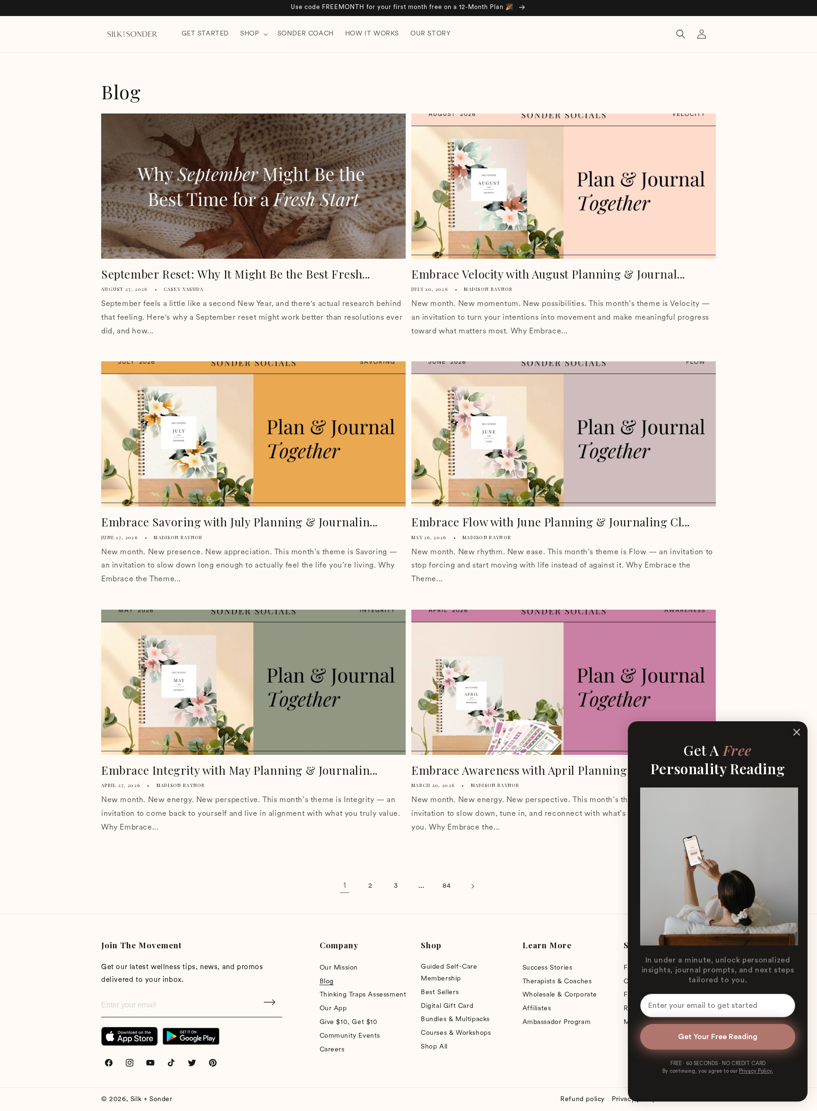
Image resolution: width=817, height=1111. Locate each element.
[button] (253, 34)
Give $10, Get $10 (349, 1022)
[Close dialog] (797, 732)
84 (447, 886)
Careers (332, 1049)
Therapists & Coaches (557, 981)
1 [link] (344, 886)
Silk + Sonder (151, 1099)
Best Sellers (440, 992)
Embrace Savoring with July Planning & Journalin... (239, 522)
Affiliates (536, 1008)
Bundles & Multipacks (455, 1019)
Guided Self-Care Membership (449, 972)
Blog (327, 981)
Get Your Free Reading (717, 1037)
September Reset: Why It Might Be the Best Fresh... (235, 274)
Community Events (350, 1036)
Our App (333, 1008)
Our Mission (339, 967)
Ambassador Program (556, 1022)
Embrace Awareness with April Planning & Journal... (551, 770)
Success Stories (547, 967)
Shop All (434, 1046)
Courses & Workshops (456, 1033)
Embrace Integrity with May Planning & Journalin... (239, 770)
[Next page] (472, 886)
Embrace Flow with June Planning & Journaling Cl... (550, 522)
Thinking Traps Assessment (363, 994)
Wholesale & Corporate (560, 994)
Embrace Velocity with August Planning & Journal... (548, 274)
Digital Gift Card (447, 1006)
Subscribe (270, 1005)
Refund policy (582, 1099)
